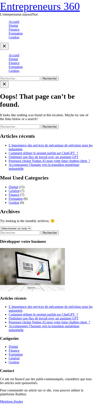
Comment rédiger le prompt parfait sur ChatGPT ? (43, 153)
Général (14, 191)
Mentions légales (11, 401)
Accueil (14, 22)
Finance (14, 29)
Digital (13, 25)
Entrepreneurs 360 (40, 6)
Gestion (14, 37)
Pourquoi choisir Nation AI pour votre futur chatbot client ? (49, 161)
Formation (16, 33)
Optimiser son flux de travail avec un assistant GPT (44, 157)
